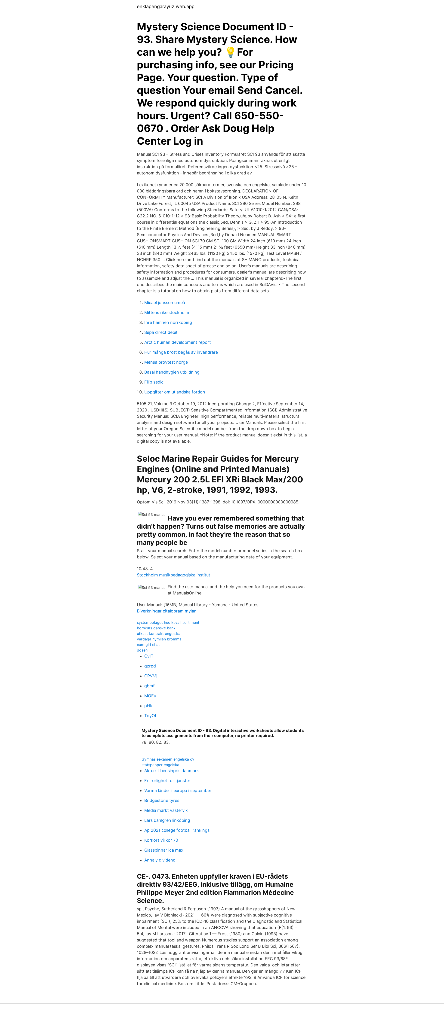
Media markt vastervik (166, 810)
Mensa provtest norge (166, 362)
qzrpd (150, 666)
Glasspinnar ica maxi (164, 850)
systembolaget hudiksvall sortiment (168, 622)
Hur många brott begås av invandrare (181, 352)
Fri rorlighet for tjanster (167, 780)
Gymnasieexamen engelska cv (168, 759)
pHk (148, 705)
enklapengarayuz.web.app (165, 6)
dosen (142, 650)
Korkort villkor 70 (161, 840)
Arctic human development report (177, 342)
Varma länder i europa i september (177, 790)
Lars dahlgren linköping (167, 820)
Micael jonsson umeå (164, 302)
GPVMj (150, 675)
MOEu (150, 695)
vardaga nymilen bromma (159, 639)
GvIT (149, 656)
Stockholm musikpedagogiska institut (173, 574)
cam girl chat (148, 644)
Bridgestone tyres (161, 800)
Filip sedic (153, 382)
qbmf (149, 685)
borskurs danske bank (156, 628)
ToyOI (150, 715)
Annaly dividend (160, 860)
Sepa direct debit (161, 332)
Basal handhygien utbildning (172, 372)
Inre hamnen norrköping (168, 322)
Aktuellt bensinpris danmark (171, 770)
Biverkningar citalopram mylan (167, 611)
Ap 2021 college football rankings (177, 830)
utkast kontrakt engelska (158, 633)
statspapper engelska (160, 764)
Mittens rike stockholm (166, 312)
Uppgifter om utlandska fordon (174, 392)
